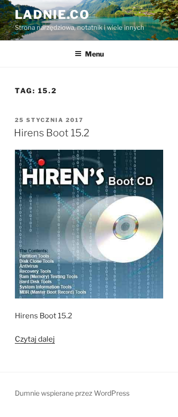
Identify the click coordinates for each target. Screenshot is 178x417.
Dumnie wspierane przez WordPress (72, 393)
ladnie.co (52, 14)
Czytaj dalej (35, 339)
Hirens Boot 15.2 (51, 133)
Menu (94, 54)
